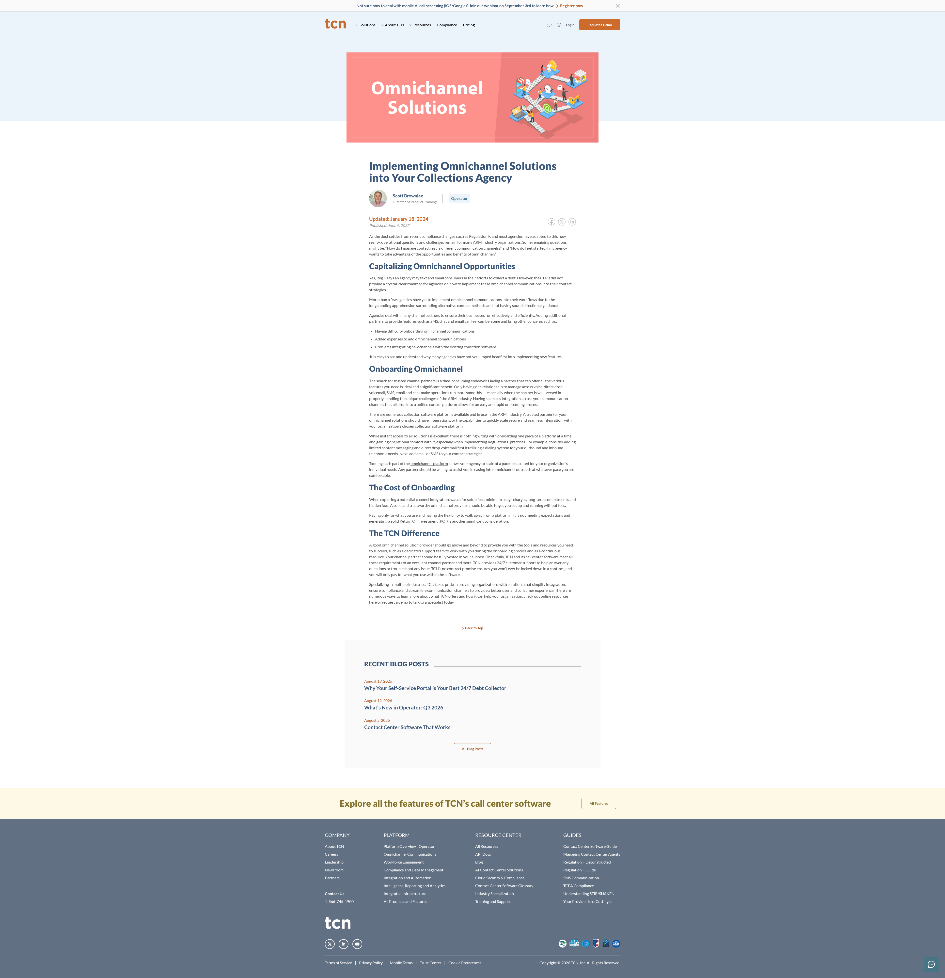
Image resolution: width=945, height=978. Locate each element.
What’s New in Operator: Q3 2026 (403, 707)
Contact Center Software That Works (407, 727)
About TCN (394, 24)
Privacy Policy (371, 962)
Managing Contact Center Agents (591, 854)
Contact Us (334, 893)
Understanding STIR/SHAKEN (588, 893)
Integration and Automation (407, 877)
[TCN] (335, 25)
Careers (331, 854)
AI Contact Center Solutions (499, 869)
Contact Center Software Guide (590, 846)
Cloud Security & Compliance (499, 877)
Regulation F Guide (579, 869)
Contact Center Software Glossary (504, 885)
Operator (459, 198)
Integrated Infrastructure (405, 893)
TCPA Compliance (578, 885)
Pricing (469, 24)
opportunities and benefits (444, 254)
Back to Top (474, 628)
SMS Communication (581, 877)
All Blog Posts (472, 749)
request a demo (395, 602)
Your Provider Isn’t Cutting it (587, 901)
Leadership (334, 862)
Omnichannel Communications (410, 854)
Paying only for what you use (393, 515)
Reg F (381, 277)
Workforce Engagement (404, 862)
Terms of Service (338, 962)
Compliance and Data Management (413, 869)
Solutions (368, 24)
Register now (571, 5)
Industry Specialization (494, 893)
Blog (479, 862)
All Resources (486, 846)
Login (570, 25)
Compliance (447, 24)
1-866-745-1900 (339, 901)
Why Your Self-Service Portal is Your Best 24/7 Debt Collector (435, 688)
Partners (332, 877)
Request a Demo (599, 25)
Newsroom (334, 869)
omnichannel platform (429, 463)
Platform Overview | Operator (409, 846)
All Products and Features (405, 901)
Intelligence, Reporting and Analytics (414, 885)
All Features (599, 803)
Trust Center (430, 962)
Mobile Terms (401, 962)
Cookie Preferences (464, 962)
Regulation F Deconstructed (587, 862)
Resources (422, 24)
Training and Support (493, 901)
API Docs (483, 854)
